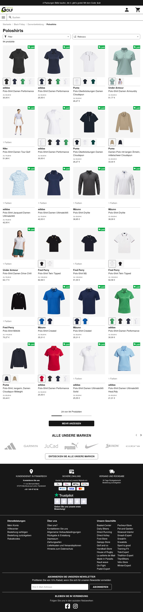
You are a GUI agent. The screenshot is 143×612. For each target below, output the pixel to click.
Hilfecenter (12, 528)
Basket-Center (104, 525)
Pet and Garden (125, 528)
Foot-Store (102, 538)
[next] (141, 435)
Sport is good (124, 545)
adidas (6, 87)
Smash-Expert (124, 535)
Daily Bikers (103, 528)
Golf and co (102, 545)
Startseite (7, 24)
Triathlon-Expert (125, 555)
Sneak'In (121, 538)
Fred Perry (43, 270)
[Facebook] (67, 606)
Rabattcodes (13, 538)
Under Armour (116, 87)
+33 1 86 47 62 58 (31, 489)
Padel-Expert (103, 568)
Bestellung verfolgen (17, 532)
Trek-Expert (123, 552)
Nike (5, 148)
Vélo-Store (122, 562)
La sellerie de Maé (106, 555)
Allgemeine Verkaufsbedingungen (64, 532)
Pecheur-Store (124, 525)
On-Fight (101, 565)
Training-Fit (123, 548)
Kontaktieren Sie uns (31, 480)
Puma (76, 87)
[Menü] (3, 17)
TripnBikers (123, 558)
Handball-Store (104, 548)
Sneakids (122, 542)
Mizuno (77, 209)
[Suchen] (10, 17)
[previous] (136, 435)
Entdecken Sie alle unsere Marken (72, 456)
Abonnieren (100, 586)
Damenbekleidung (36, 24)
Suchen (16, 17)
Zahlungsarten (54, 542)
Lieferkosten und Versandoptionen (64, 545)
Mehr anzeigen (71, 423)
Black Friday (19, 24)
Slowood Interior (125, 532)
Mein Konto (13, 525)
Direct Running (104, 532)
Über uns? (52, 525)
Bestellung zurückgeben (112, 482)
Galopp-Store (103, 542)
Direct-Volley (103, 535)
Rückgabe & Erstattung (58, 535)
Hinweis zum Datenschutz (60, 548)
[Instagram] (75, 606)
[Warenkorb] (138, 10)
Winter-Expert (124, 565)
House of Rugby (105, 552)
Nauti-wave (102, 562)
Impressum (52, 538)
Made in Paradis (105, 558)
